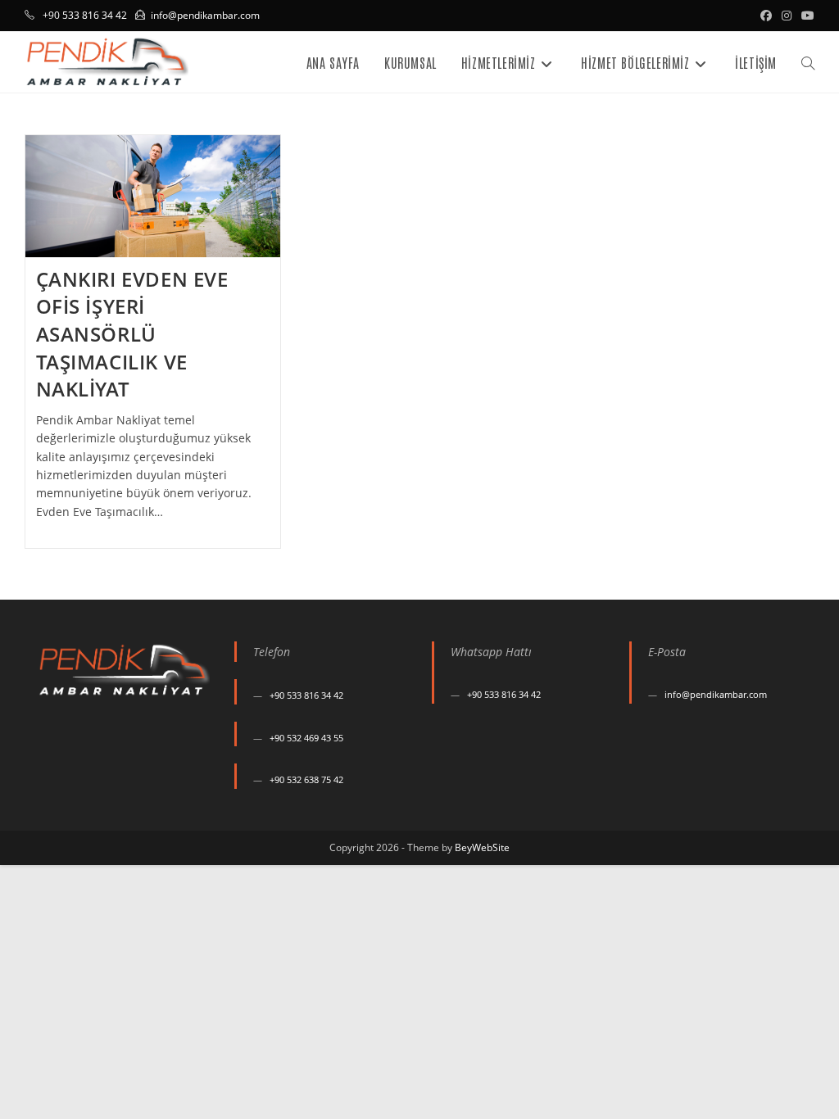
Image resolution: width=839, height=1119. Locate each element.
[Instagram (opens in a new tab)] (786, 15)
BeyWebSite (482, 847)
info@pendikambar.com (205, 15)
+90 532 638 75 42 (306, 779)
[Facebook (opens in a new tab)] (766, 15)
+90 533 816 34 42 (306, 695)
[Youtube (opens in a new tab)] (805, 15)
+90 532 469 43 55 (306, 738)
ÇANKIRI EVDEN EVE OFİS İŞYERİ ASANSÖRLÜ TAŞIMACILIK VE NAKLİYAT (132, 333)
